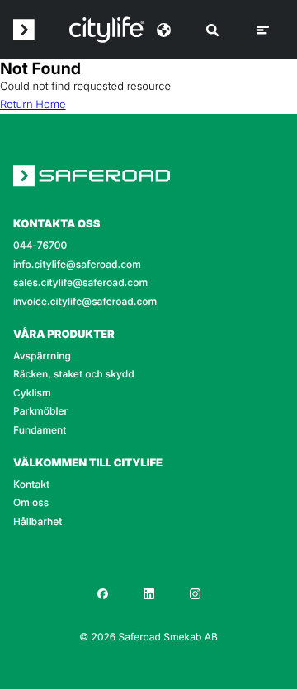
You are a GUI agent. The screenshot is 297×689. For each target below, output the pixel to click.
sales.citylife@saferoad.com (80, 282)
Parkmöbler (40, 411)
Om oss (31, 503)
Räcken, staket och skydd (73, 374)
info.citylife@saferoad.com (77, 264)
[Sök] (212, 30)
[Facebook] (102, 593)
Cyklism (32, 393)
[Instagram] (194, 593)
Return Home (33, 104)
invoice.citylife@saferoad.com (85, 301)
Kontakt (31, 484)
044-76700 (40, 245)
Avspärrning (42, 356)
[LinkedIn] (148, 593)
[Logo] (106, 29)
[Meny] (263, 30)
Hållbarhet (37, 521)
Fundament (39, 430)
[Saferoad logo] (24, 29)
